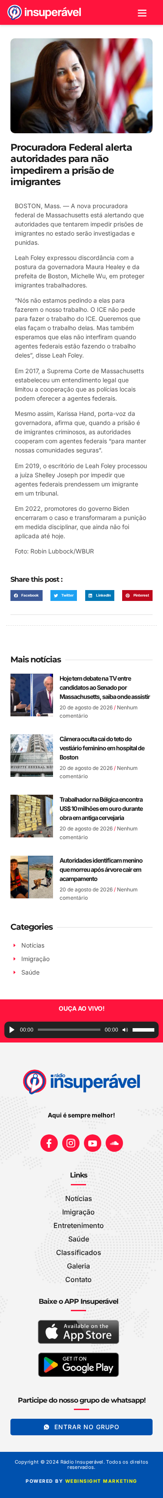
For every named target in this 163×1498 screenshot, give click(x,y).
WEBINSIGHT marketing (101, 1481)
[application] (81, 1030)
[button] (142, 12)
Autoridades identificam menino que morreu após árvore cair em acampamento (101, 869)
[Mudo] (125, 1029)
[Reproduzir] (12, 1029)
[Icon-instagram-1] (71, 1143)
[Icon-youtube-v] (92, 1143)
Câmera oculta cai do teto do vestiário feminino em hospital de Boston (102, 748)
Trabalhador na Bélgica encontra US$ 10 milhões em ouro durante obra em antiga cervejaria (101, 808)
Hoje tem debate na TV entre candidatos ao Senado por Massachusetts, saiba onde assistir (105, 687)
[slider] (143, 1030)
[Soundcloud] (114, 1143)
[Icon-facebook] (49, 1143)
